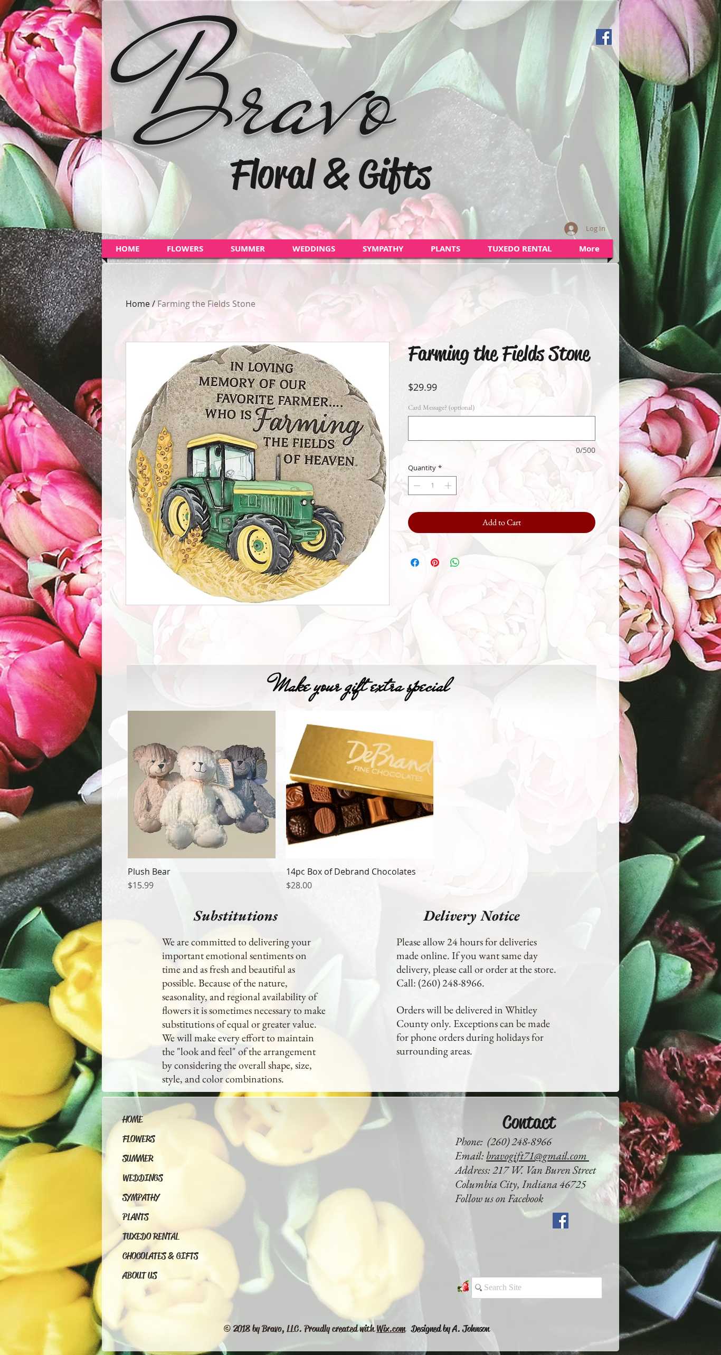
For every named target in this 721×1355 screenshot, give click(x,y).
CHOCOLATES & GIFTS (160, 1256)
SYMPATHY (140, 1197)
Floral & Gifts (330, 174)
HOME (132, 1119)
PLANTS (135, 1217)
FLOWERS (138, 1139)
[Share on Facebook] (415, 562)
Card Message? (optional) (441, 407)
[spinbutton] (432, 486)
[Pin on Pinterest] (435, 562)
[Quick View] (202, 784)
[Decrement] (416, 486)
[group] (359, 801)
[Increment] (449, 486)
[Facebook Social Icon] (604, 37)
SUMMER (137, 1158)
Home (138, 303)
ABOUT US (139, 1275)
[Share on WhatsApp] (455, 562)
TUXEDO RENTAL (150, 1236)
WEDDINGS (142, 1178)
